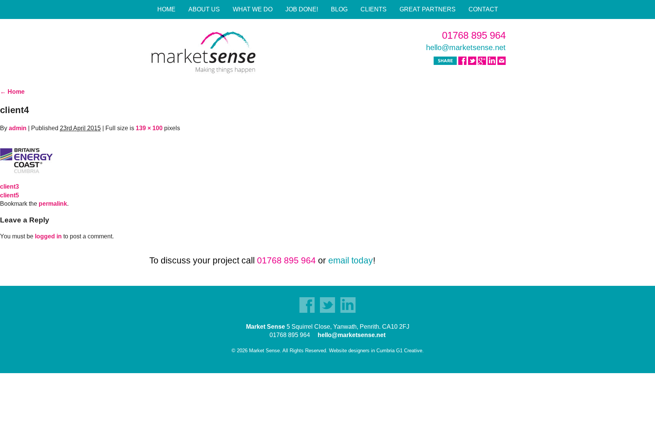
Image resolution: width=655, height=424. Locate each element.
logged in (48, 236)
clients (373, 9)
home (166, 9)
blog (339, 9)
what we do (253, 9)
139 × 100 (149, 128)
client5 (9, 195)
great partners (428, 9)
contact (483, 9)
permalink (53, 203)
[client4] (26, 157)
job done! (301, 9)
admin (18, 128)
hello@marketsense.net (466, 47)
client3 (9, 186)
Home (12, 91)
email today (350, 260)
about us (204, 9)
